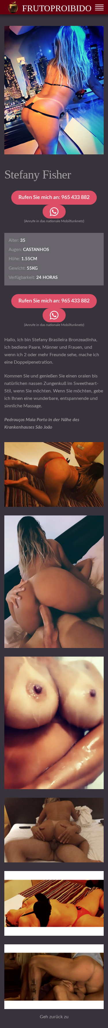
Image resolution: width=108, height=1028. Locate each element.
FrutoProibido (57, 8)
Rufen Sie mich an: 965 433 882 (54, 197)
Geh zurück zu (54, 1016)
